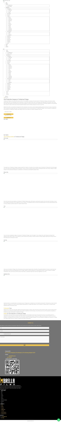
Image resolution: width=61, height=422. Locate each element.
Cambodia (8, 89)
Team (6, 45)
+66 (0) (7, 111)
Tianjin (9, 26)
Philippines (9, 13)
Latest (7, 44)
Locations (7, 7)
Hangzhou (10, 20)
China (8, 63)
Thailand (8, 56)
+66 (8, 357)
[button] (26, 49)
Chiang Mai (10, 57)
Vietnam (8, 38)
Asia (2, 405)
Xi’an (9, 69)
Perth (9, 33)
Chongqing (10, 76)
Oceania (2, 410)
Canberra (10, 82)
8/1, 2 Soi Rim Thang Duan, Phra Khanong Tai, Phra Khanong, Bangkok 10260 (20, 352)
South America (3, 413)
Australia (9, 31)
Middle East (3, 409)
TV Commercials (9, 5)
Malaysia (8, 14)
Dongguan (10, 30)
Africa (2, 406)
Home (6, 2)
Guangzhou (10, 19)
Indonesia (8, 36)
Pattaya (9, 11)
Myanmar (8, 88)
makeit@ (10, 356)
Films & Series (9, 6)
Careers (7, 46)
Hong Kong (9, 39)
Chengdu (9, 27)
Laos (8, 43)
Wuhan (9, 23)
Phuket (9, 12)
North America (3, 412)
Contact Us (8, 114)
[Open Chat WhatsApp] (58, 419)
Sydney (9, 32)
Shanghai (9, 18)
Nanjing (9, 25)
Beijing (9, 17)
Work (7, 51)
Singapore (9, 37)
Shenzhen (9, 24)
